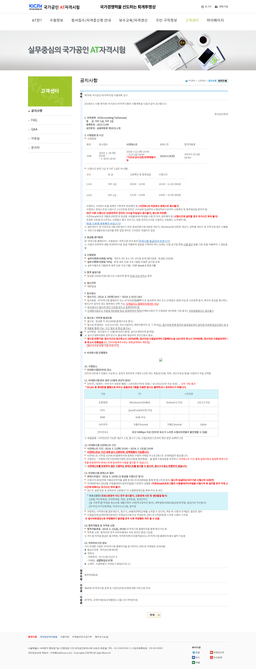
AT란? (37, 20)
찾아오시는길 (101, 637)
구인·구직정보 (166, 20)
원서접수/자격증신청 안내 (91, 20)
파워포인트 (218, 652)
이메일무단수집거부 (82, 637)
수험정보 (56, 20)
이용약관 (64, 637)
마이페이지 (215, 20)
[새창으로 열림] (222, 81)
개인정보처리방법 (48, 637)
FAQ (34, 120)
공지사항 (36, 111)
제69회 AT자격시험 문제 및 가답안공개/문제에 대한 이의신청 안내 (117, 588)
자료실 (35, 138)
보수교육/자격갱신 (133, 20)
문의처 (35, 148)
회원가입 (223, 6)
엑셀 (197, 662)
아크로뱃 (217, 657)
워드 (197, 657)
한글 (197, 652)
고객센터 (192, 20)
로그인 (208, 6)
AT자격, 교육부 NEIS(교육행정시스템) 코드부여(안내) (111, 600)
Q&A (34, 129)
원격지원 (32, 637)
